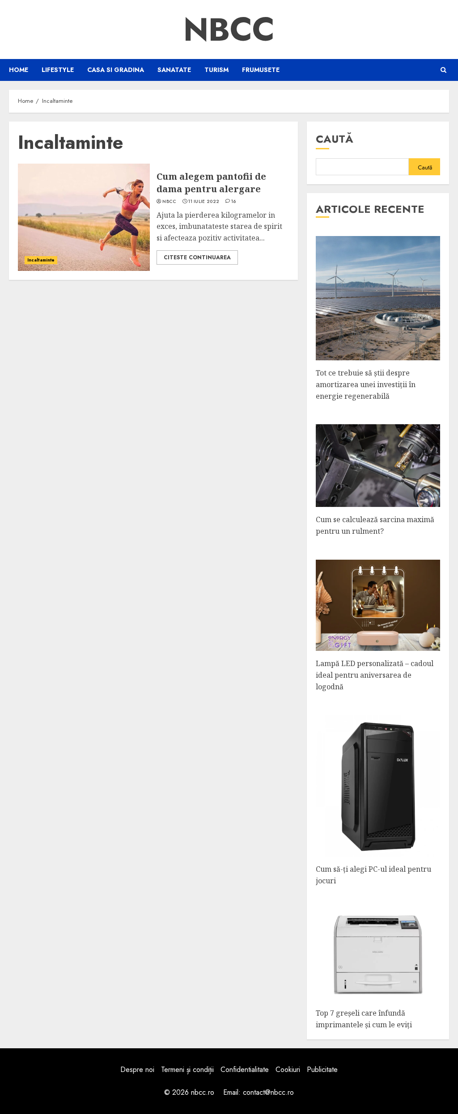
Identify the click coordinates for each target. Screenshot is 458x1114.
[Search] (443, 70)
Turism (216, 69)
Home (18, 69)
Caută (334, 139)
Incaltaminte (41, 260)
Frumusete (261, 69)
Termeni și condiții (187, 1069)
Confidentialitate (245, 1069)
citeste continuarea (197, 257)
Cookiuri (288, 1069)
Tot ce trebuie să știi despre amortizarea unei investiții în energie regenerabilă (366, 384)
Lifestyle (58, 69)
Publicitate (322, 1069)
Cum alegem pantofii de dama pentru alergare (211, 182)
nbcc (169, 201)
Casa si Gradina (115, 69)
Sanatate (174, 69)
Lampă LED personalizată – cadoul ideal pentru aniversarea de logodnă (374, 674)
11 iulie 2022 (203, 201)
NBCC (229, 29)
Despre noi (137, 1069)
